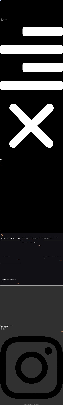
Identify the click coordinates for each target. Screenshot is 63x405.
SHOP (1, 18)
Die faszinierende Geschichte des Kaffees (29, 242)
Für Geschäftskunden (4, 19)
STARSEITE (1, 159)
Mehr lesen (18, 259)
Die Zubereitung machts (6, 256)
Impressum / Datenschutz (4, 326)
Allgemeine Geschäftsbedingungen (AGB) (6, 325)
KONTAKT (2, 20)
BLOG (1, 21)
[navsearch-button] (1, 232)
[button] (31, 91)
